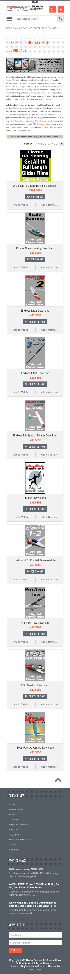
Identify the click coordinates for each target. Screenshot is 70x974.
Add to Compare (49, 204)
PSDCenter (35, 969)
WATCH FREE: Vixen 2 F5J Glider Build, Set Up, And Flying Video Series (34, 886)
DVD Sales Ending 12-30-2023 (26, 869)
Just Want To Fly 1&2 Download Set (35, 560)
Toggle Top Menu (35, 2)
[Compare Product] (52, 9)
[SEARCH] (60, 19)
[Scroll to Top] (59, 781)
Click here (53, 127)
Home (9, 28)
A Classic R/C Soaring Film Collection (35, 185)
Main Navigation (9, 18)
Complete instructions (45, 124)
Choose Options (37, 322)
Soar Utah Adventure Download (35, 747)
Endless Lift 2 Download (35, 310)
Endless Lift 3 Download (35, 373)
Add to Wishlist (20, 204)
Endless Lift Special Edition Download (35, 435)
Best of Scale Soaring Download (35, 248)
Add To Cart (37, 197)
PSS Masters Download (35, 685)
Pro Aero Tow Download (35, 622)
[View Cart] (61, 9)
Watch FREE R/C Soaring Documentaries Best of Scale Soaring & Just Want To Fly (32, 904)
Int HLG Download (35, 498)
